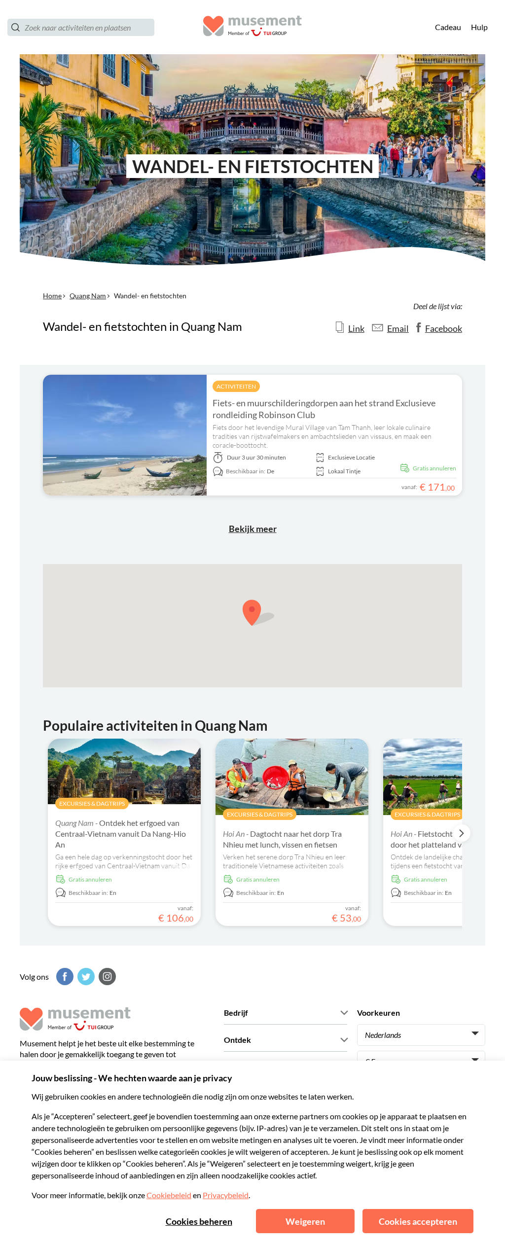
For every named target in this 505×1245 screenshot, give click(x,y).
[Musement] (252, 27)
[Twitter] (85, 976)
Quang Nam (88, 295)
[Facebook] (63, 976)
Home (52, 295)
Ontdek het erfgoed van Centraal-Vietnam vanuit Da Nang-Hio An (120, 833)
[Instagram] (106, 976)
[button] (258, 613)
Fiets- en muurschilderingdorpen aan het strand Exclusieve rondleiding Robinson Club (324, 408)
